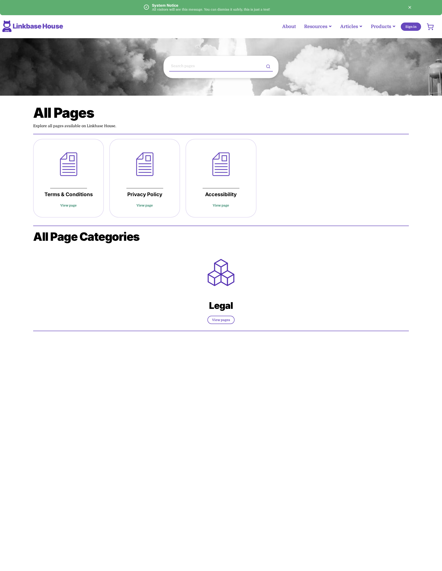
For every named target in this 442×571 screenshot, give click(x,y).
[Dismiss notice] (410, 7)
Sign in (410, 27)
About (289, 26)
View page (68, 205)
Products (381, 26)
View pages (221, 320)
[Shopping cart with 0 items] (430, 26)
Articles (349, 26)
